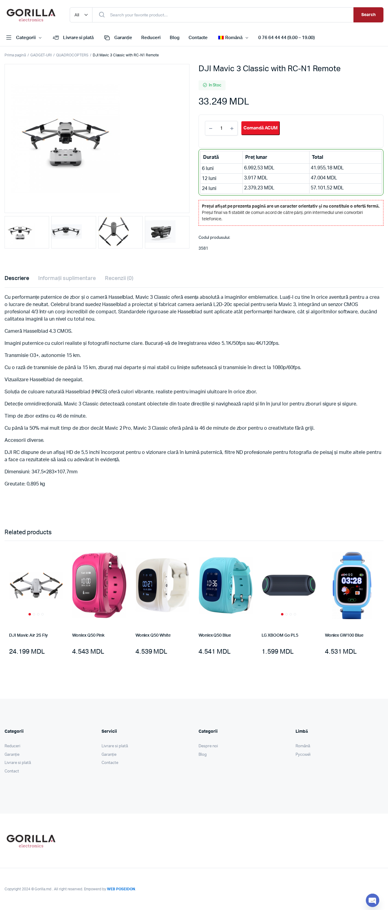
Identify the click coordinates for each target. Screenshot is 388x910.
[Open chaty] (372, 900)
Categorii (26, 37)
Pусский (303, 755)
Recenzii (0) (119, 278)
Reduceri (151, 37)
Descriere (17, 278)
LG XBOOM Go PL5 (280, 635)
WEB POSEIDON (121, 889)
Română (303, 746)
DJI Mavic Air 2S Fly (28, 635)
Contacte (198, 37)
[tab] (17, 279)
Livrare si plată (78, 37)
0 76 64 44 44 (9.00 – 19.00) (286, 37)
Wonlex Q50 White (153, 635)
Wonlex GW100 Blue (344, 635)
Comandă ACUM (260, 128)
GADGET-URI (41, 55)
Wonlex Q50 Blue (215, 635)
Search (368, 15)
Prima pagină (15, 55)
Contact (12, 771)
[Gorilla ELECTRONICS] (31, 15)
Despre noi (208, 746)
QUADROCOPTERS (72, 55)
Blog (174, 37)
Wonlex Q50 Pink (88, 635)
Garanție (123, 37)
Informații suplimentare (67, 278)
